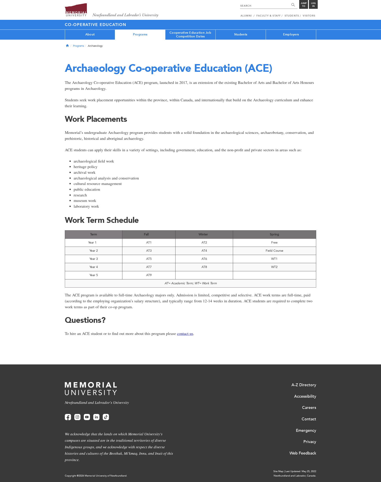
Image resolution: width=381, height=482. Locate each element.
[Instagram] (77, 417)
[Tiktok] (106, 417)
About (90, 34)
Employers (291, 34)
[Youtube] (87, 417)
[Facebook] (68, 417)
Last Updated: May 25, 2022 (300, 471)
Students (240, 34)
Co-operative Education (95, 24)
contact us (185, 333)
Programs (140, 34)
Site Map (278, 471)
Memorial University (112, 10)
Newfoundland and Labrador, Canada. (295, 475)
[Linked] (96, 417)
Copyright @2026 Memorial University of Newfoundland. (96, 475)
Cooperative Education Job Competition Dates (190, 34)
